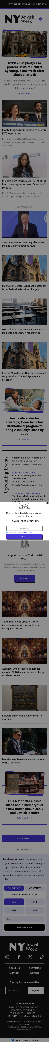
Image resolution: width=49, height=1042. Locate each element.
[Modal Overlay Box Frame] (24, 521)
